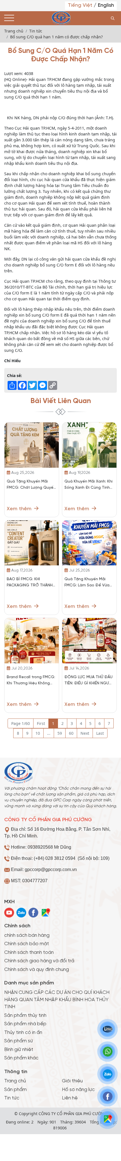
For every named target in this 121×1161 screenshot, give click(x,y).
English (106, 5)
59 (59, 733)
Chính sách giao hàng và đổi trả (39, 960)
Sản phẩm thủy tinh (25, 1015)
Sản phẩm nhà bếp (25, 1023)
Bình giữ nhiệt (18, 1049)
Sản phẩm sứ (18, 1040)
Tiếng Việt (81, 5)
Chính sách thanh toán (29, 952)
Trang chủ (15, 1080)
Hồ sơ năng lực (78, 1089)
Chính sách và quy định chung (36, 969)
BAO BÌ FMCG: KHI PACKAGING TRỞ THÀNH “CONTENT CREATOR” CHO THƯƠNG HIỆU (30, 583)
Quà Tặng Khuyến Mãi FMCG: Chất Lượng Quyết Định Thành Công (31, 485)
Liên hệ (70, 1098)
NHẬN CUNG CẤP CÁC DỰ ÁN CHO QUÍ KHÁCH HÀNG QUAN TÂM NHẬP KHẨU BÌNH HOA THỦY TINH (56, 999)
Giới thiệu (72, 1080)
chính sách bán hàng (27, 935)
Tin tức (11, 1098)
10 (37, 733)
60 (71, 733)
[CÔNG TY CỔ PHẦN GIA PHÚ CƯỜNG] (61, 18)
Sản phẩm (15, 1089)
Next (84, 733)
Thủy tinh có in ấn (23, 1032)
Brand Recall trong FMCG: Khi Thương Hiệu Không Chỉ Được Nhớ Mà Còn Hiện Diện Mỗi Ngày (31, 681)
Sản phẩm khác (21, 1058)
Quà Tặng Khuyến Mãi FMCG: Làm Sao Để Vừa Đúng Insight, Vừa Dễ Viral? (86, 583)
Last (100, 733)
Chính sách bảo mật (26, 943)
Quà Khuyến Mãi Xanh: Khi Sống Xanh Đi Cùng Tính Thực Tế (88, 485)
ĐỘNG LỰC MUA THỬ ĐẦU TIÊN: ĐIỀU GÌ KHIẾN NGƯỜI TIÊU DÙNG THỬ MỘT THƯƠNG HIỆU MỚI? (88, 681)
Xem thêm (20, 509)
